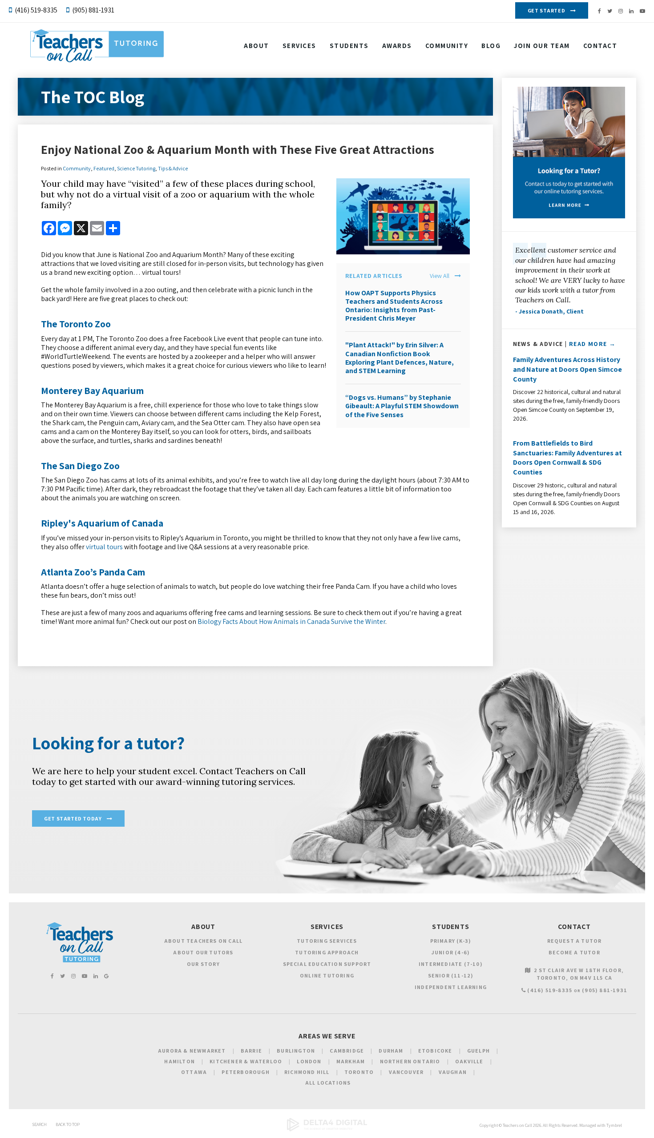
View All (439, 276)
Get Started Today (72, 818)
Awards (397, 45)
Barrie (251, 1050)
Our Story (203, 964)
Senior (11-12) (451, 975)
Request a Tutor (574, 940)
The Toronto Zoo (76, 324)
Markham (350, 1061)
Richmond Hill (307, 1072)
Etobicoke (435, 1050)
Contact (600, 45)
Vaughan (453, 1072)
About (256, 45)
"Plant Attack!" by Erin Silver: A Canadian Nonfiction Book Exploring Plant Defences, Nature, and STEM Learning (399, 357)
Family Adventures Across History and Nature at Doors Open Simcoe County (567, 369)
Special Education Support (327, 964)
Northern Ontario (410, 1061)
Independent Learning (451, 987)
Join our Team (542, 45)
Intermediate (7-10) (451, 964)
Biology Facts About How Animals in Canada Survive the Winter (291, 621)
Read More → (592, 344)
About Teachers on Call (203, 940)
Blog (491, 45)
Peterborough (245, 1072)
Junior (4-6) (451, 952)
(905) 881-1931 (93, 10)
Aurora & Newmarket (192, 1050)
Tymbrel (614, 1125)
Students (349, 45)
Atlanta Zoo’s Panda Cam (93, 572)
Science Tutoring (136, 168)
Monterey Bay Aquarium (92, 390)
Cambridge (347, 1050)
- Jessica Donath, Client (549, 311)
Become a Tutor (574, 952)
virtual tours (104, 546)
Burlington (296, 1050)
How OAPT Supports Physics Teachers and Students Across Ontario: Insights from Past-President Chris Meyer (394, 305)
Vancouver (406, 1072)
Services (299, 45)
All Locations (328, 1082)
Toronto (359, 1072)
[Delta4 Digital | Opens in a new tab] (327, 1130)
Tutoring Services (327, 940)
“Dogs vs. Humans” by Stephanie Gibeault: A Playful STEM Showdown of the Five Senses (402, 406)
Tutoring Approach (327, 952)
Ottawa (194, 1072)
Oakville (469, 1061)
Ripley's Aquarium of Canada (102, 523)
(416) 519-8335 (36, 10)
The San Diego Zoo (80, 465)
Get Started (546, 10)
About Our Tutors (203, 952)
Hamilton (179, 1061)
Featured (103, 168)
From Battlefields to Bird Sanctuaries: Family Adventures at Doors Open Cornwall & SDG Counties (567, 457)
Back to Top (68, 1124)
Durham (391, 1050)
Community (446, 45)
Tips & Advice (173, 168)
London (309, 1061)
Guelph (478, 1050)
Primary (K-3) (451, 940)
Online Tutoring (327, 975)
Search (39, 1124)
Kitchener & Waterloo (246, 1061)
